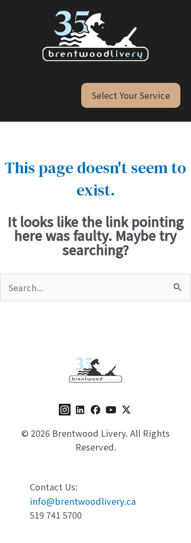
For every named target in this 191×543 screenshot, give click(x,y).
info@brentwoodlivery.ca (83, 501)
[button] (130, 95)
